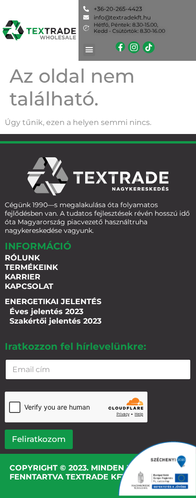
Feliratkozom (39, 439)
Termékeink (31, 267)
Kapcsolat (29, 286)
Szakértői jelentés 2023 (55, 321)
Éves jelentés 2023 (46, 311)
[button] (89, 50)
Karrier (22, 276)
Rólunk (22, 257)
